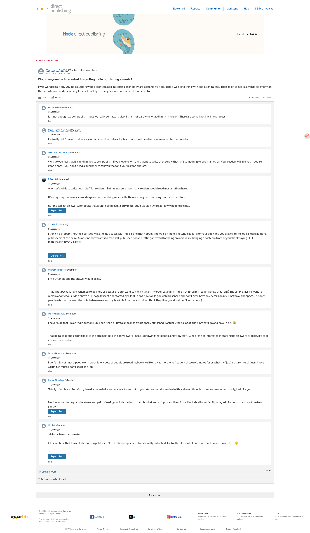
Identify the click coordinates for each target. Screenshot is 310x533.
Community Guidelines (128, 529)
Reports (195, 8)
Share (57, 97)
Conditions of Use (155, 529)
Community (213, 8)
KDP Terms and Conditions (76, 529)
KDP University (264, 8)
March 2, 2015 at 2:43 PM (58, 73)
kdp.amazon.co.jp (207, 529)
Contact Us (181, 529)
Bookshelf (179, 8)
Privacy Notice (102, 529)
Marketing (232, 8)
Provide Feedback (233, 529)
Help (246, 8)
